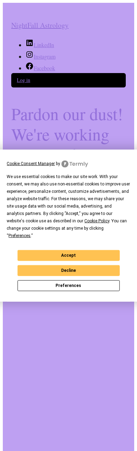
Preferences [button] (19, 235)
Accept (68, 255)
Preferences (68, 285)
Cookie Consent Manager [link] (31, 163)
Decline (68, 270)
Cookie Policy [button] (96, 220)
